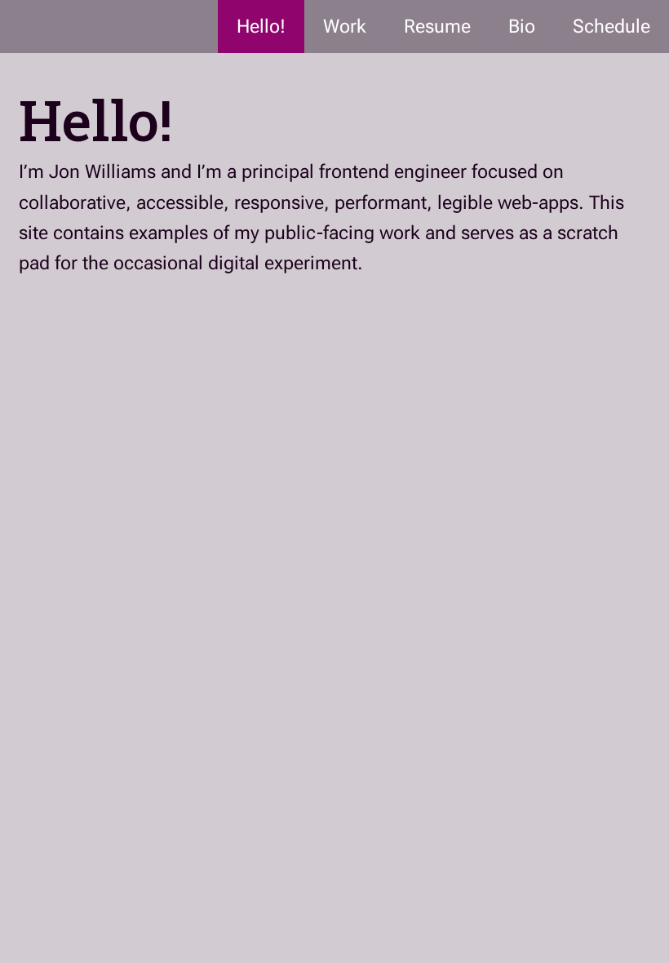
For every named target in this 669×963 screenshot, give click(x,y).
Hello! (261, 27)
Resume (437, 27)
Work (344, 27)
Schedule (611, 27)
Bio (521, 27)
